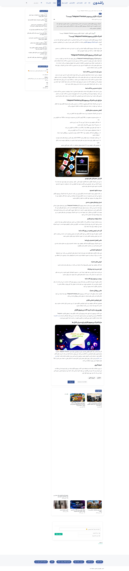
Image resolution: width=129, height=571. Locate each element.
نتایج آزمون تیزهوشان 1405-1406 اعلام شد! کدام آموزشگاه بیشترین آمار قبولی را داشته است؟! (77, 404)
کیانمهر (46, 86)
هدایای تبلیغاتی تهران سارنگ (64, 562)
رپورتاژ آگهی (91, 378)
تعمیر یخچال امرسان (64, 510)
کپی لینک (71, 382)
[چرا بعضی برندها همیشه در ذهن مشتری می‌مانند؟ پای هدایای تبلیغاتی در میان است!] (94, 397)
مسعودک (46, 77)
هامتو (52, 562)
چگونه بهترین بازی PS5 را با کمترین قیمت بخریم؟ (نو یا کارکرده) (78, 510)
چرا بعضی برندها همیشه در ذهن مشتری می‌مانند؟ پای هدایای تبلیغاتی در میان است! (94, 404)
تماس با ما (48, 3)
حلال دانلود (99, 562)
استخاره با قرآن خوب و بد (41, 562)
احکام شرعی (72, 3)
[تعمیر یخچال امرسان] (60, 504)
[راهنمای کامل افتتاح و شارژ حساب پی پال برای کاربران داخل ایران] (60, 443)
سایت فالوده (57, 316)
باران (47, 82)
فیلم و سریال (65, 3)
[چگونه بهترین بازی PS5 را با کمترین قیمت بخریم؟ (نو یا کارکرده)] (77, 504)
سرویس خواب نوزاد (78, 562)
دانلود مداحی (80, 3)
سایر (59, 3)
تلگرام (98, 378)
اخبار (85, 3)
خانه (89, 3)
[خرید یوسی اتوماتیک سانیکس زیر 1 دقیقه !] (94, 504)
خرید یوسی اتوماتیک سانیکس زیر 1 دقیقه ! (95, 510)
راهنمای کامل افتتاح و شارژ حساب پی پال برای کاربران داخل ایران (61, 496)
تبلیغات (54, 3)
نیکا (47, 69)
